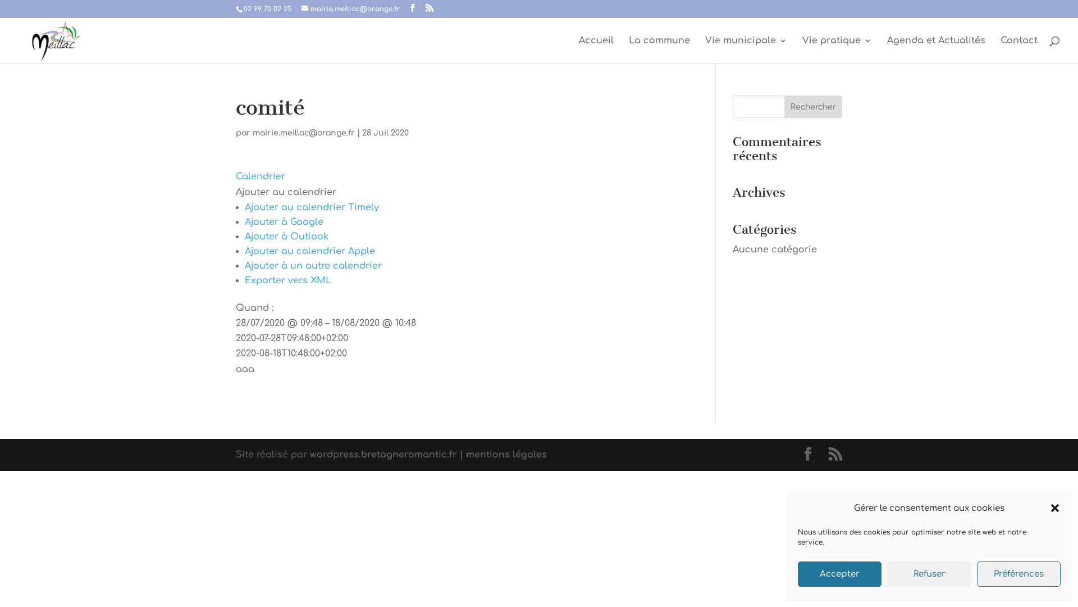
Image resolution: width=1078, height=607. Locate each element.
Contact (1019, 41)
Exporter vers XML (288, 280)
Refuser (929, 574)
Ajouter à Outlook (286, 237)
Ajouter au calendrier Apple (310, 251)
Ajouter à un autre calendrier (313, 266)
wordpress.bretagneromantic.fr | (386, 455)
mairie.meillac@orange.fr (304, 133)
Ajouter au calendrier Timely (312, 207)
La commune (659, 41)
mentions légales (505, 455)
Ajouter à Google (284, 222)
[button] (1055, 508)
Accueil (596, 41)
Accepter (840, 574)
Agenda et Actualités (936, 41)
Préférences (1019, 574)
